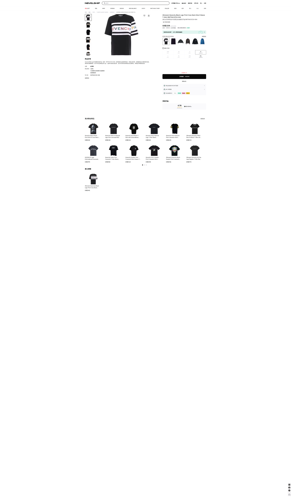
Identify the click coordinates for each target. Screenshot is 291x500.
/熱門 (87, 8)
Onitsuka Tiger (155, 8)
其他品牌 (167, 8)
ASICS (143, 8)
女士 (198, 8)
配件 (183, 8)
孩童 (205, 8)
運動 (96, 8)
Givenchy (112, 12)
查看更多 (87, 78)
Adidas (122, 8)
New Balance (132, 8)
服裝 (175, 8)
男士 (190, 8)
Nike (103, 8)
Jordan (112, 8)
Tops (93, 12)
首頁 (86, 12)
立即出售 (196, 3)
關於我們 (184, 3)
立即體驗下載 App (175, 3)
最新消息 (190, 3)
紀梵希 (92, 66)
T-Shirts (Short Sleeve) (102, 12)
